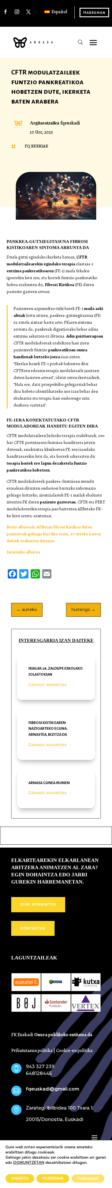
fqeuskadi (70, 123)
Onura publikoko (51, 1035)
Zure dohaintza (38, 904)
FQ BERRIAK (36, 146)
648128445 (39, 1073)
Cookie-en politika (74, 1050)
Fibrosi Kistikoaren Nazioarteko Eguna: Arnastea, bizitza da (48, 729)
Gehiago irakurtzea (47, 684)
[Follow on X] (28, 11)
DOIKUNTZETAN (28, 1162)
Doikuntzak (88, 1178)
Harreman (94, 12)
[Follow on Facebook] (5, 11)
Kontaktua (32, 928)
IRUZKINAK (52, 1178)
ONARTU (19, 1178)
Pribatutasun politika (32, 1050)
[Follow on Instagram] (17, 11)
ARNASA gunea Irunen (49, 783)
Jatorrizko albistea (23, 552)
